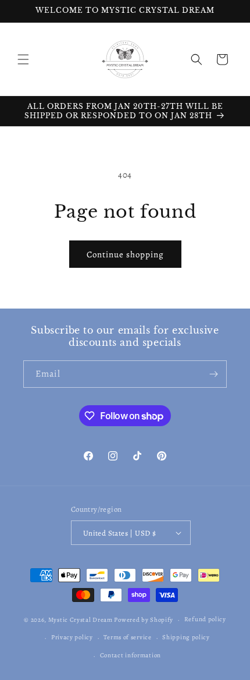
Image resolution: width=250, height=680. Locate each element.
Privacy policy (72, 637)
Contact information (130, 655)
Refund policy (205, 619)
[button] (23, 59)
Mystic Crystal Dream (80, 619)
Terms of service (127, 637)
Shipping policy (186, 637)
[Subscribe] (213, 374)
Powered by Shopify (143, 619)
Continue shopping (125, 254)
